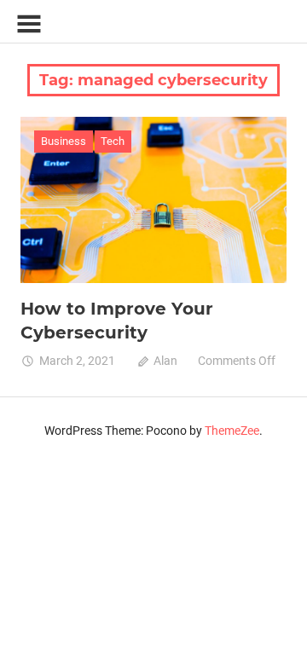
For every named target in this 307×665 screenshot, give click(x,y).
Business (63, 141)
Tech (113, 141)
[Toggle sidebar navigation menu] (29, 24)
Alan (165, 360)
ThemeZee (232, 430)
